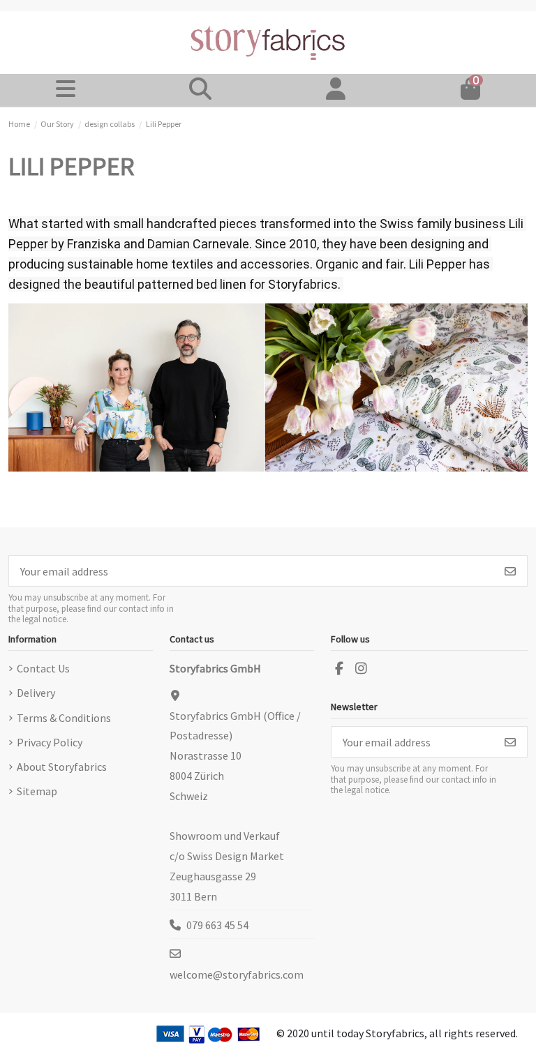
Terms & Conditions (64, 718)
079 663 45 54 (217, 925)
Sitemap (37, 791)
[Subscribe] (510, 571)
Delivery (36, 693)
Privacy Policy (49, 742)
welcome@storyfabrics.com (237, 974)
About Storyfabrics (62, 767)
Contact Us (43, 668)
